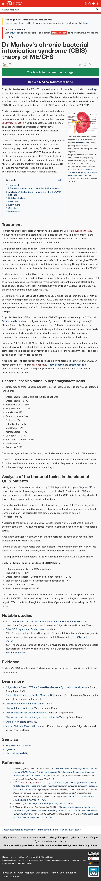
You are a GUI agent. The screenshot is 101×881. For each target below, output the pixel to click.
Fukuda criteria (9, 321)
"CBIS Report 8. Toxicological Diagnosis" (45, 803)
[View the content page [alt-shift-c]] (5, 64)
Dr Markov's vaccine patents (20, 722)
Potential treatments (52, 72)
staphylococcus (55, 365)
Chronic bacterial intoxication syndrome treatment (31, 717)
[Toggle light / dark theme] (89, 3)
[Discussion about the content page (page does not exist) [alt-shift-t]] (10, 64)
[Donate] (93, 871)
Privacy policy (9, 873)
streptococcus (76, 365)
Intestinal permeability (17, 753)
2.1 (19, 782)
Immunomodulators (48, 830)
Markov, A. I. (38, 782)
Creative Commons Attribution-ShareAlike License (46, 860)
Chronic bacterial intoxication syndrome (26, 713)
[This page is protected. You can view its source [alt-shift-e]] (80, 64)
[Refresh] (91, 64)
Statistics (71, 873)
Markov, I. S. (26, 782)
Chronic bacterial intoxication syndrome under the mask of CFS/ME (46, 622)
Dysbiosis (11, 749)
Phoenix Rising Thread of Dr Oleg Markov (26, 695)
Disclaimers (42, 873)
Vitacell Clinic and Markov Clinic (22, 726)
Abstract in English (15, 653)
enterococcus (39, 365)
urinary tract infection (13, 123)
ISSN (31, 800)
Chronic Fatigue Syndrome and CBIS (24, 703)
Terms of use (57, 873)
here (85, 23)
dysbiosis (80, 142)
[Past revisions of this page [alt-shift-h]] (86, 64)
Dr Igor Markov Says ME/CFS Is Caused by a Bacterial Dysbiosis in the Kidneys (46, 687)
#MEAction (15, 32)
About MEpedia (26, 873)
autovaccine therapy (81, 231)
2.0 (16, 782)
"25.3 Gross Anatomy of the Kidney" (80, 171)
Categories (7, 830)
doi (69, 796)
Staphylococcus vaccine (18, 745)
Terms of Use (17, 863)
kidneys (94, 89)
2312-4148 (39, 800)
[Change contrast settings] (93, 3)
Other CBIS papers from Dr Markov (23, 629)
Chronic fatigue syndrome (19, 708)
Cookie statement (11, 877)
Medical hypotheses (52, 82)
